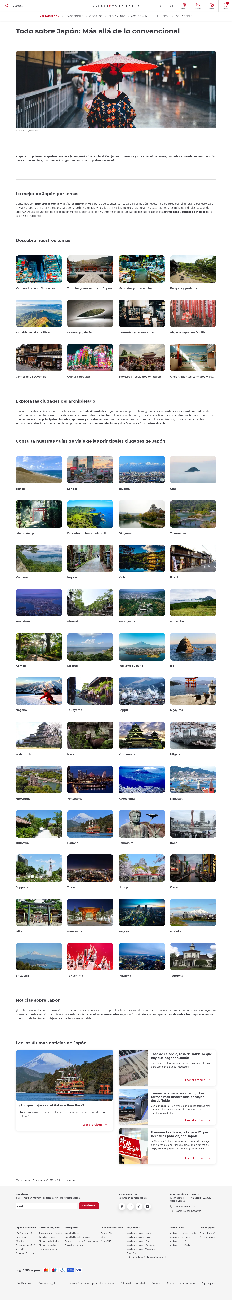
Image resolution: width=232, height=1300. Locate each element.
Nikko (20, 931)
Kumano (22, 577)
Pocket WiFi (106, 1241)
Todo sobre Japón (208, 1233)
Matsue (72, 666)
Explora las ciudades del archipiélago (55, 401)
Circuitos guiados (47, 1237)
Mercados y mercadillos (135, 288)
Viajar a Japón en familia (188, 332)
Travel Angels (133, 1253)
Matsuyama (127, 621)
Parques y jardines (183, 288)
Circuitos (95, 16)
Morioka (176, 931)
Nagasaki (176, 798)
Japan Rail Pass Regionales (77, 1237)
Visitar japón (49, 16)
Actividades (184, 16)
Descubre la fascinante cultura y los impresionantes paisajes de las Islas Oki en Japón (90, 533)
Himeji (123, 887)
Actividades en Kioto (179, 1241)
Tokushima (75, 975)
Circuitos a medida (48, 1245)
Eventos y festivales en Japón (140, 376)
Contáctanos (24, 1283)
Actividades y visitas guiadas (183, 1233)
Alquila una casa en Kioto (138, 1241)
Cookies (156, 1283)
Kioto (122, 577)
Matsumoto (24, 754)
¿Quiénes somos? (24, 1233)
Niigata (175, 754)
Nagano (21, 710)
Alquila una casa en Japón (139, 1233)
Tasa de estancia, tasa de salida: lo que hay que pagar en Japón (181, 1056)
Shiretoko (177, 621)
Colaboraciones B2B (25, 1245)
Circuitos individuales (49, 1241)
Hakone (72, 843)
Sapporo (22, 887)
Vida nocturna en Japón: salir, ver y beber (39, 288)
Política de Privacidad (133, 1283)
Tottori (20, 489)
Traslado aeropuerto (74, 1245)
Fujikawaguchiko (131, 666)
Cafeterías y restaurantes (137, 332)
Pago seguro (208, 1283)
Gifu (173, 489)
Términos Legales (47, 1283)
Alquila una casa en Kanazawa (141, 1245)
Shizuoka (22, 975)
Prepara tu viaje (207, 1237)
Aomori (21, 666)
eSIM (103, 1237)
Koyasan (73, 577)
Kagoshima (127, 798)
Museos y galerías (80, 332)
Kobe (173, 843)
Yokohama (74, 798)
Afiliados (20, 1241)
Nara (70, 754)
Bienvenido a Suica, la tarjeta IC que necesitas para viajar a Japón (179, 1134)
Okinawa (22, 843)
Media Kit (20, 1249)
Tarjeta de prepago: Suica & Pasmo (81, 1241)
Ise (172, 666)
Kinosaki (73, 621)
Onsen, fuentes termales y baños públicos (193, 376)
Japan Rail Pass (72, 1233)
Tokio (71, 887)
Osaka (174, 887)
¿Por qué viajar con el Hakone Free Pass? (51, 1105)
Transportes (74, 16)
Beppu (123, 710)
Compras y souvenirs (31, 376)
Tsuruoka (176, 975)
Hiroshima (23, 798)
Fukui (174, 577)
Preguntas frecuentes (26, 1253)
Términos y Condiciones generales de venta (89, 1283)
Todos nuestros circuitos (50, 1233)
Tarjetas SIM (106, 1233)
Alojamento (116, 16)
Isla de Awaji (25, 533)
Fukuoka (125, 975)
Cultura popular (78, 376)
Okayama (125, 533)
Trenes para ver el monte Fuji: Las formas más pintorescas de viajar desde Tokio (177, 1097)
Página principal (23, 1180)
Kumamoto (127, 754)
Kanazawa (74, 931)
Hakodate (23, 621)
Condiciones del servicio (181, 1283)
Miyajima (176, 710)
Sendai (72, 489)
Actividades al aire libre (33, 332)
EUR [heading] (171, 6)
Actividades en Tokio (180, 1237)
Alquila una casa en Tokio (138, 1237)
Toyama (124, 489)
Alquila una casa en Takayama (141, 1249)
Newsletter (21, 1237)
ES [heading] (159, 6)
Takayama (74, 710)
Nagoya (124, 931)
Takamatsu (178, 533)
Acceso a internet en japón (150, 16)
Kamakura (126, 843)
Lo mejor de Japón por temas (47, 194)
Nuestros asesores (48, 1249)
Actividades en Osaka (180, 1245)
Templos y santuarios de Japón (89, 288)
